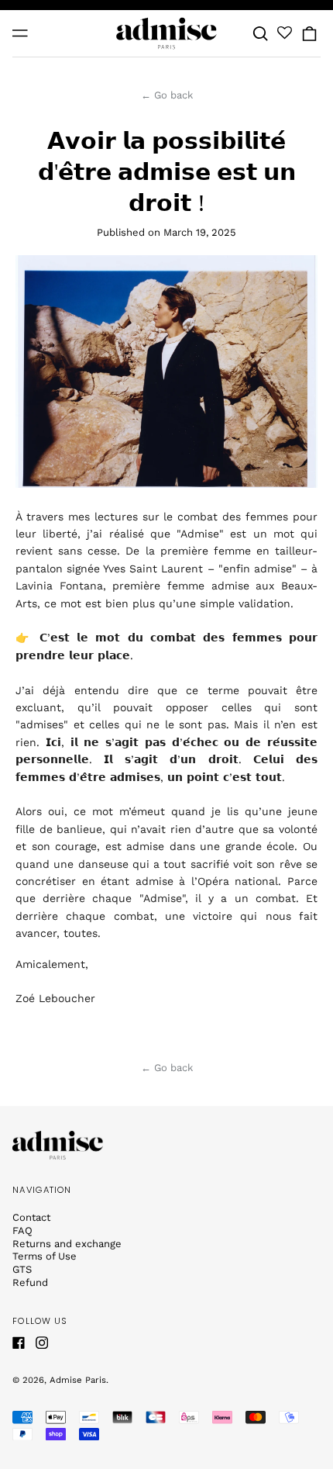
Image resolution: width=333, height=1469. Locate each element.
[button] (260, 33)
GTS (22, 1269)
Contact (31, 1217)
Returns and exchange (67, 1244)
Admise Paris (78, 1379)
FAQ (22, 1230)
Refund (30, 1282)
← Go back (167, 95)
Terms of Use (44, 1256)
